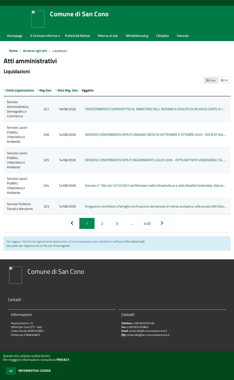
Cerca (212, 80)
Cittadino (162, 35)
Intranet (182, 35)
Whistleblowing (137, 35)
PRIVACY (62, 359)
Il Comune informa (43, 35)
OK (11, 371)
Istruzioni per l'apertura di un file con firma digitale (38, 245)
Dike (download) (134, 241)
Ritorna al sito (108, 35)
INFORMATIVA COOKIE (34, 370)
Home (13, 50)
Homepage (14, 35)
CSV (225, 80)
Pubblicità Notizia (77, 35)
